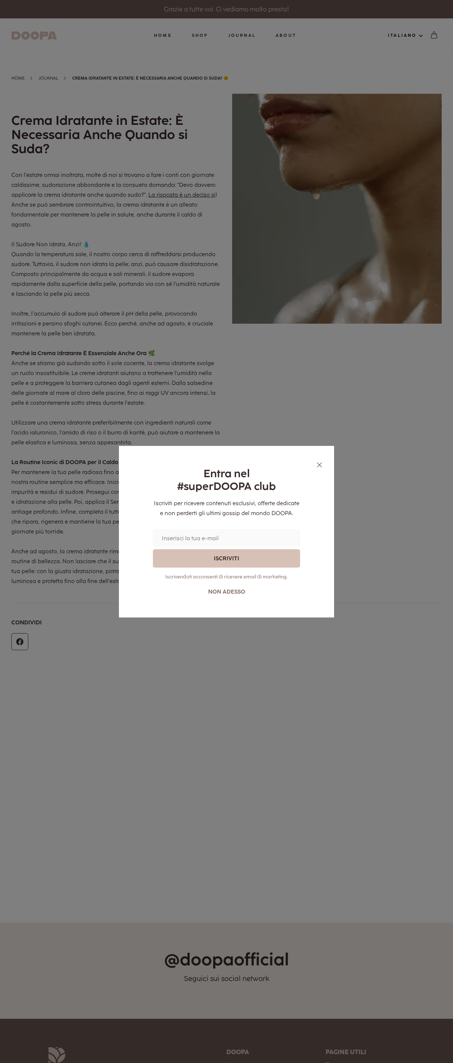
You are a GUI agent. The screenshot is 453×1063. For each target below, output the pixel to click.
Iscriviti (226, 558)
